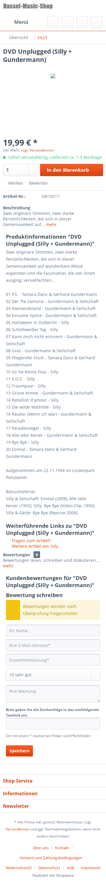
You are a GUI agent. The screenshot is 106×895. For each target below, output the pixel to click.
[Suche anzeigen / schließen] (53, 22)
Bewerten (38, 183)
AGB (70, 867)
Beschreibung (16, 207)
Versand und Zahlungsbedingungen (51, 857)
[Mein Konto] (82, 22)
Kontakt (62, 847)
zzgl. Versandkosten (37, 150)
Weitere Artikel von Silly (34, 546)
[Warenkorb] (96, 22)
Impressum (91, 867)
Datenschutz (49, 867)
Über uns (41, 847)
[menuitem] (15, 22)
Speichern (19, 751)
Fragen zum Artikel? (31, 540)
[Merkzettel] (68, 22)
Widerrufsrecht (19, 867)
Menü (21, 21)
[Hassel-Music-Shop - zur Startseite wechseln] (28, 8)
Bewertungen (16, 554)
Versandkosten (18, 829)
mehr (51, 224)
